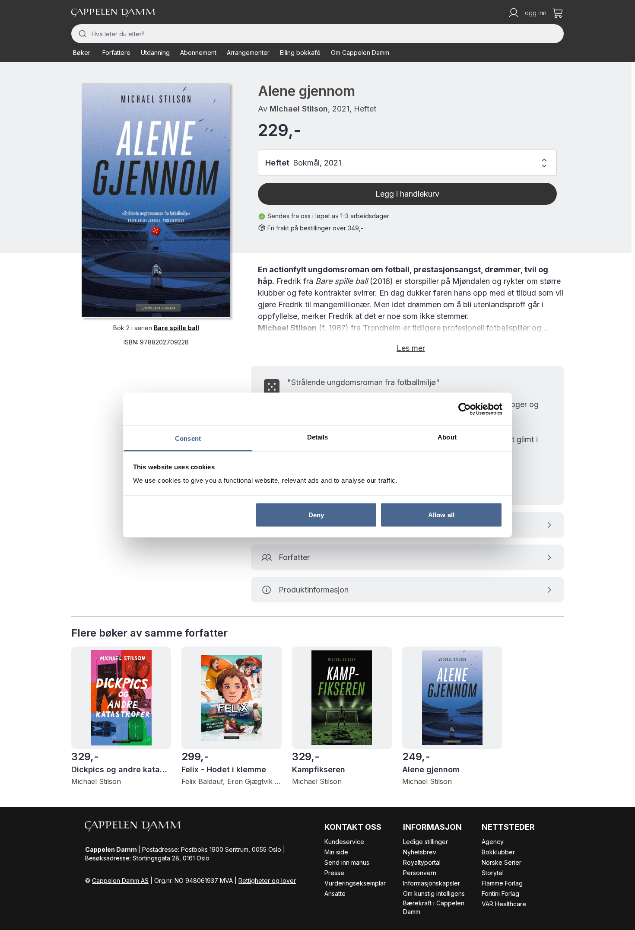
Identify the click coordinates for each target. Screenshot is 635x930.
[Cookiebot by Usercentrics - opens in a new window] (464, 408)
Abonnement (198, 52)
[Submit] (81, 33)
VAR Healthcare (504, 904)
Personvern (419, 872)
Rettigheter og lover (267, 880)
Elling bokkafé (300, 52)
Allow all (441, 514)
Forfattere (116, 52)
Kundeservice (344, 841)
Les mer (411, 348)
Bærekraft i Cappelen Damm (433, 907)
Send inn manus (346, 862)
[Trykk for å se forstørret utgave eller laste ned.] (156, 200)
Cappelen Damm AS (120, 880)
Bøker (81, 52)
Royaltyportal (422, 862)
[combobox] (317, 33)
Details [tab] (317, 437)
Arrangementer (248, 52)
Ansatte (335, 893)
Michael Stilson (299, 108)
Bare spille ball (176, 327)
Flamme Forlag (502, 883)
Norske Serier (501, 862)
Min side (336, 852)
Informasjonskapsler (431, 883)
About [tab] (447, 437)
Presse (334, 872)
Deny (316, 514)
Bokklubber (498, 852)
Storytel (493, 872)
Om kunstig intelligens (434, 893)
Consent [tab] (188, 438)
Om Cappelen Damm (360, 52)
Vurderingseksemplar (355, 883)
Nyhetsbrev (419, 852)
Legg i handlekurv (407, 193)
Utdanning (155, 52)
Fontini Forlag (500, 893)
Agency (493, 841)
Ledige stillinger (425, 841)
